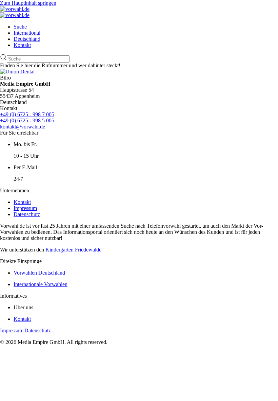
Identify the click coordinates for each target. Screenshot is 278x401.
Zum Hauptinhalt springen (28, 3)
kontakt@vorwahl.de (22, 126)
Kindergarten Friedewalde (73, 249)
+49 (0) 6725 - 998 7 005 (27, 114)
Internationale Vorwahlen (40, 284)
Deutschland (27, 39)
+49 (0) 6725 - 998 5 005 (27, 120)
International (27, 33)
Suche (20, 27)
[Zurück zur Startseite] (14, 9)
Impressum (25, 208)
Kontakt (22, 45)
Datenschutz (27, 214)
